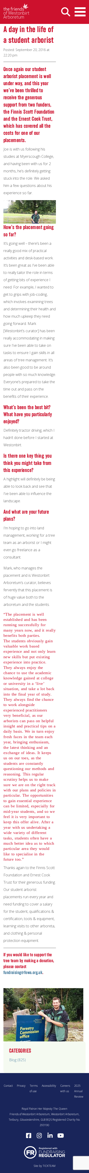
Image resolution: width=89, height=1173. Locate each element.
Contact (8, 1086)
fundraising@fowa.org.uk (22, 972)
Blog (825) (17, 1059)
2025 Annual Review (78, 1091)
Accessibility (49, 1086)
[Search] (65, 12)
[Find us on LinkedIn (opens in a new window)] (49, 1136)
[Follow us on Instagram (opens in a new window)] (39, 1136)
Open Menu (80, 12)
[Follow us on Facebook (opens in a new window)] (28, 1136)
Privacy (21, 1086)
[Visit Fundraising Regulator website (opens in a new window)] (44, 1152)
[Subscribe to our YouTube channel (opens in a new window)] (60, 1136)
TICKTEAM (49, 1166)
